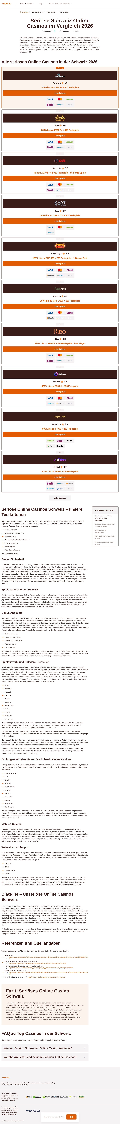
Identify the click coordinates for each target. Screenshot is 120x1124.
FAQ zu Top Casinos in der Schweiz (104, 543)
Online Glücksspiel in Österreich (59, 3)
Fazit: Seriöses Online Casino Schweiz (105, 537)
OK (71, 1117)
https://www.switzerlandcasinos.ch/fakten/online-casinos (46, 977)
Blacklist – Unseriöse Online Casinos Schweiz (105, 525)
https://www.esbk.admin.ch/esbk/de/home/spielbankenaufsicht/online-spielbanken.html (37, 963)
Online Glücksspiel (26, 3)
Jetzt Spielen (60, 93)
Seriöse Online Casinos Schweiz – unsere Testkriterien (103, 518)
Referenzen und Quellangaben (100, 531)
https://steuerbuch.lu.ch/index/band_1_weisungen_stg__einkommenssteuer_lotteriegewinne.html (41, 968)
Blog (40, 3)
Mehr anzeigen (60, 498)
